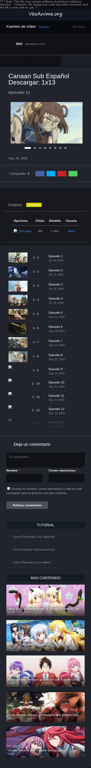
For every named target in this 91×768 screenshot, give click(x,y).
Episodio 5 (56, 312)
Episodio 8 (56, 355)
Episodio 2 (56, 270)
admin (71, 231)
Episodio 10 (56, 382)
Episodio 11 (56, 395)
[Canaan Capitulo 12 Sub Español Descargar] (15, 60)
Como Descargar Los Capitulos (34, 536)
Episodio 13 (56, 422)
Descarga (34, 204)
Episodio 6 (56, 326)
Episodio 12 (56, 409)
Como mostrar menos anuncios (34, 549)
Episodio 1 (56, 256)
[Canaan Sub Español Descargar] (45, 60)
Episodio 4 (56, 298)
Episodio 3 (56, 284)
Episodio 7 (56, 340)
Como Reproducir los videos (32, 562)
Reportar (44, 27)
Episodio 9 (56, 369)
